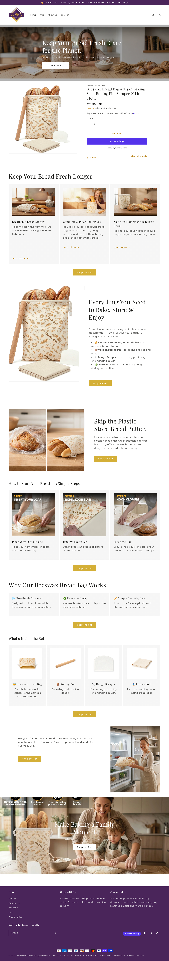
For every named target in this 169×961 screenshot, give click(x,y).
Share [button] (93, 157)
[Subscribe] (55, 933)
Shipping (91, 108)
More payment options (117, 148)
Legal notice (119, 955)
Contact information (135, 955)
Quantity (91, 118)
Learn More (18, 258)
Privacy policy (73, 955)
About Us (13, 907)
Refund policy (59, 955)
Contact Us (14, 903)
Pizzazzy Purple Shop (25, 955)
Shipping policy (105, 955)
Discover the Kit (55, 65)
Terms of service (89, 955)
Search (12, 898)
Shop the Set (84, 272)
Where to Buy (15, 917)
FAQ (11, 912)
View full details (139, 156)
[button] (153, 15)
